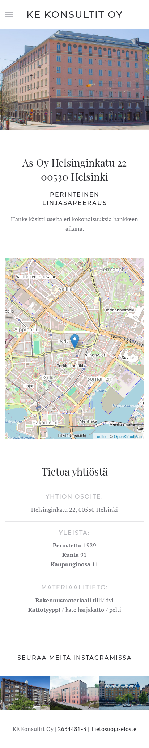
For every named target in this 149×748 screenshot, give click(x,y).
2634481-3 (72, 729)
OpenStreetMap (128, 436)
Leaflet (101, 436)
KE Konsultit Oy (74, 14)
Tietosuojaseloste (113, 729)
